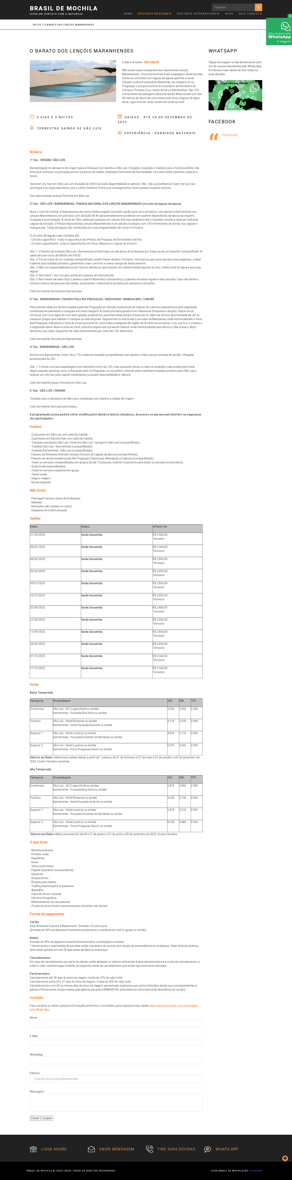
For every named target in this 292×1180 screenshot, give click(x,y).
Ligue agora (54, 1149)
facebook (255, 1171)
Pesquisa (258, 7)
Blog (229, 13)
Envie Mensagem (117, 1149)
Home (128, 13)
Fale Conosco (250, 13)
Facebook (230, 135)
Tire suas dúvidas (176, 1149)
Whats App (227, 1149)
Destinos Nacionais (155, 13)
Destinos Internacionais (198, 13)
